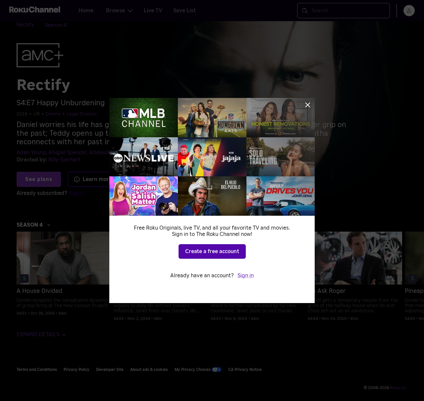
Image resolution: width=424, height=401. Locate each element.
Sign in (246, 275)
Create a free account (212, 251)
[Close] (307, 105)
